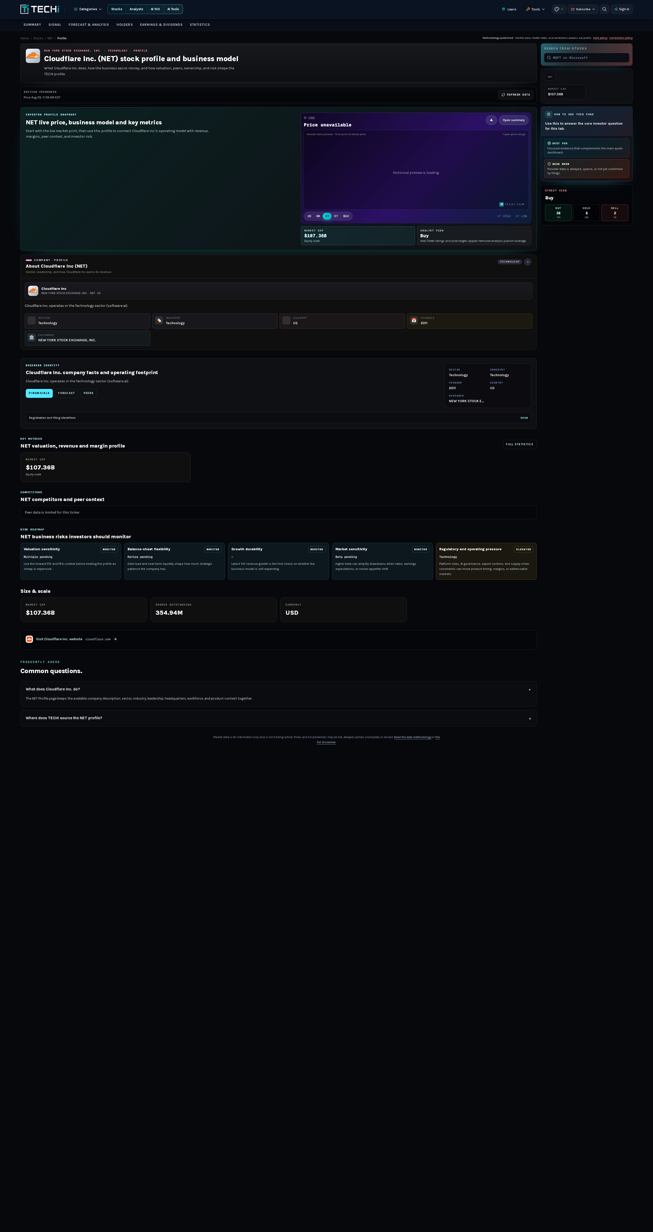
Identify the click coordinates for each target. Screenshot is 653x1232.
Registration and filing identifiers (278, 418)
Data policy (600, 38)
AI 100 (155, 9)
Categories (88, 9)
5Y (336, 216)
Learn (511, 9)
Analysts (136, 9)
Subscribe (583, 9)
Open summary (514, 120)
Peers (89, 393)
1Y (327, 216)
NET (50, 38)
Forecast (66, 393)
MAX (346, 216)
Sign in (624, 9)
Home (24, 38)
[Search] (604, 9)
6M (318, 216)
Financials (39, 393)
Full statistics (519, 444)
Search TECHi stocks (565, 48)
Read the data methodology (412, 737)
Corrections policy (621, 38)
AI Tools (173, 9)
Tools (536, 9)
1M (309, 216)
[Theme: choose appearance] (559, 9)
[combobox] (589, 57)
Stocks (116, 9)
